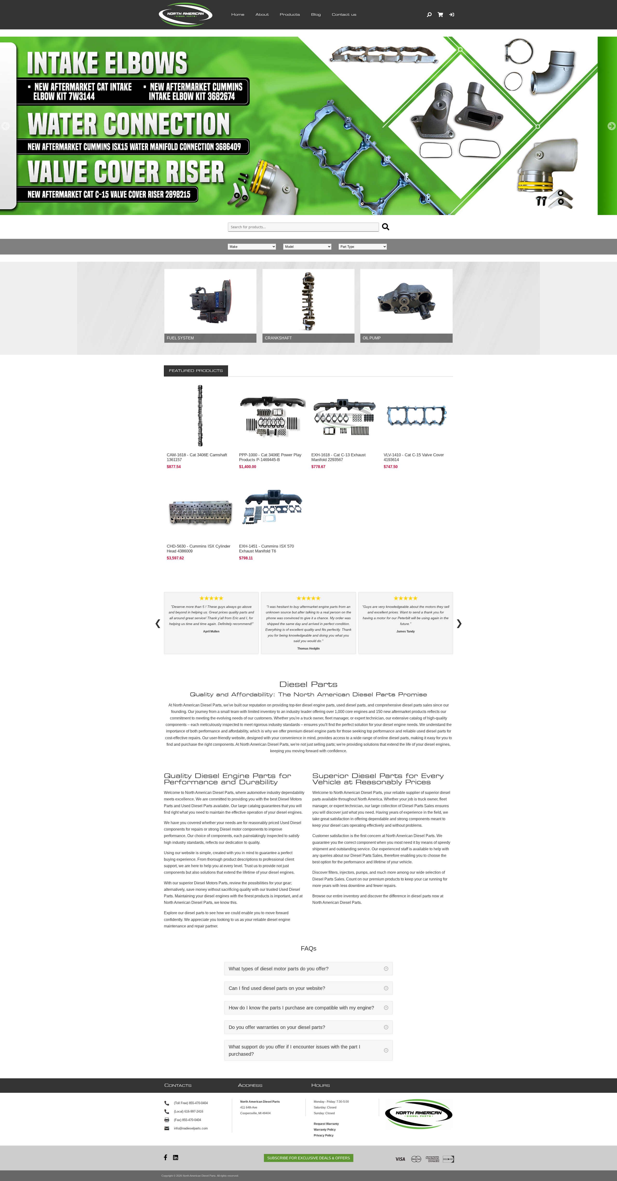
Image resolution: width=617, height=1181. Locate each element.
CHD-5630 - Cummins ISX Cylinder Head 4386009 (198, 548)
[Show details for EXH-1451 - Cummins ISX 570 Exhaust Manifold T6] (272, 507)
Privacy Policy (324, 1112)
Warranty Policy (325, 1106)
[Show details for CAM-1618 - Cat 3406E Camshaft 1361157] (200, 416)
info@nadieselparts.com (191, 1105)
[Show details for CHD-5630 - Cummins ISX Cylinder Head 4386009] (200, 507)
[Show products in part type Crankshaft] (308, 301)
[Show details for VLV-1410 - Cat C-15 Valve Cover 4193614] (417, 416)
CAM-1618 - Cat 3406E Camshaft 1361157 (197, 457)
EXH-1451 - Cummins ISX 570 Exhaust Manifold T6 (266, 548)
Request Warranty (326, 1101)
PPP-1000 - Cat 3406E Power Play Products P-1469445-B (270, 457)
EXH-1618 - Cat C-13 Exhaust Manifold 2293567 (338, 457)
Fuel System (180, 338)
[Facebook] (165, 1135)
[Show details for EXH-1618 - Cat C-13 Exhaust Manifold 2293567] (345, 416)
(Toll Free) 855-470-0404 (191, 1080)
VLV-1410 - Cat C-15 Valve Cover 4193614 (414, 457)
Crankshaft (278, 338)
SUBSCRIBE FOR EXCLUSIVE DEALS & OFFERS (308, 1135)
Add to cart (200, 443)
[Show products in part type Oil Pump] (406, 301)
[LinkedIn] (175, 1135)
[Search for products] (385, 227)
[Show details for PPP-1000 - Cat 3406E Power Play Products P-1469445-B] (272, 416)
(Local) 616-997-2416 (188, 1088)
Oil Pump (372, 338)
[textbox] (303, 227)
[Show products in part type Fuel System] (210, 301)
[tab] (196, 370)
